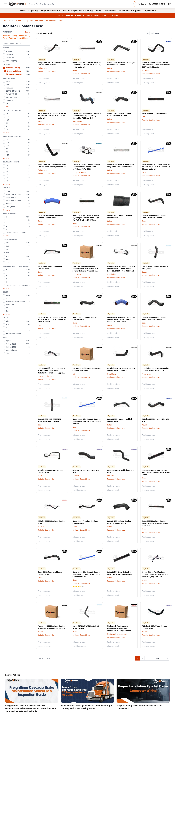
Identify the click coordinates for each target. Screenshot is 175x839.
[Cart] (169, 4)
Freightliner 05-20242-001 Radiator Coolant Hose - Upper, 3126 (156, 369)
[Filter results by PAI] (97, 347)
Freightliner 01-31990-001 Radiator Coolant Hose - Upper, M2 (121, 369)
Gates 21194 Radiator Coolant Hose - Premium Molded (119, 114)
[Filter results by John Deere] (97, 245)
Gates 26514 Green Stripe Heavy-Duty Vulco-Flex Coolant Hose (120, 573)
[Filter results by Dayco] (167, 245)
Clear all (27, 32)
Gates (74, 70)
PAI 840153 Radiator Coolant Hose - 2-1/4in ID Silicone (86, 369)
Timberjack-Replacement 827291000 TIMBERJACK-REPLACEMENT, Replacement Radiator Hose (119, 629)
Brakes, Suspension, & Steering (78, 10)
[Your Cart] (169, 4)
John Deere (76, 274)
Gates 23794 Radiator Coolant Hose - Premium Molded (154, 216)
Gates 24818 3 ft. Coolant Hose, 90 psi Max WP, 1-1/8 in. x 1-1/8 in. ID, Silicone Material (156, 166)
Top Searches (150, 10)
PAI (73, 374)
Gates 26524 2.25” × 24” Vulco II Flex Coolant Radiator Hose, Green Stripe (156, 472)
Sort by (146, 33)
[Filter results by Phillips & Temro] (97, 143)
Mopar (144, 580)
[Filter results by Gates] (97, 41)
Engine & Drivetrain (50, 10)
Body (98, 10)
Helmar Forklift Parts (46, 376)
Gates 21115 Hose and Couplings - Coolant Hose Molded (121, 63)
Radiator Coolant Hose (46, 71)
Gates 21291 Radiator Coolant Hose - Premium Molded (119, 522)
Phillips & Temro (78, 172)
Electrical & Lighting (28, 10)
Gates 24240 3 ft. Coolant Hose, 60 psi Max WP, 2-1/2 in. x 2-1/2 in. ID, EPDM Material (52, 319)
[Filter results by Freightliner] (63, 41)
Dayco (144, 272)
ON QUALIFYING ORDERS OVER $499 (101, 15)
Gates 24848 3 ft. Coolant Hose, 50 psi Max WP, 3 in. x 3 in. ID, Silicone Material (86, 421)
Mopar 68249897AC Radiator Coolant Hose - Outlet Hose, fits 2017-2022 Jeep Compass (155, 574)
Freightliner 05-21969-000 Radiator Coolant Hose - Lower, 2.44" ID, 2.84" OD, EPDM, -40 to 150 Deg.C (121, 268)
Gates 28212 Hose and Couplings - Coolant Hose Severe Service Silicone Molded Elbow (121, 319)
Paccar (40, 632)
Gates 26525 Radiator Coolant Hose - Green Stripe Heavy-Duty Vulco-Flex (155, 523)
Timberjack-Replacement (117, 634)
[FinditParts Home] (17, 4)
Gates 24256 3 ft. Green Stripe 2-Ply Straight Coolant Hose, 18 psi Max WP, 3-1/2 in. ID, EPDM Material (85, 218)
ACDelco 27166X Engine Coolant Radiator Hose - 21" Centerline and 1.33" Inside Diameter (156, 64)
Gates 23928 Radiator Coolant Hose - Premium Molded (154, 318)
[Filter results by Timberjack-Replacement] (132, 605)
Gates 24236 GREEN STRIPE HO (154, 113)
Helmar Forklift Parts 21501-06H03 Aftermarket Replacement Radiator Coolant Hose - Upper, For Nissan (52, 371)
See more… (6, 107)
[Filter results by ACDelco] (167, 41)
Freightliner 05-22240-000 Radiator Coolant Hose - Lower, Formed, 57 (52, 165)
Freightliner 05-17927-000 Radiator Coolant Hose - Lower (52, 63)
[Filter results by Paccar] (63, 605)
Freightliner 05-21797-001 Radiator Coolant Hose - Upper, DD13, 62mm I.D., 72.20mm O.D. (86, 115)
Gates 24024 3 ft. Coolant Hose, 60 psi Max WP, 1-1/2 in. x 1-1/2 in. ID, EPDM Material (86, 64)
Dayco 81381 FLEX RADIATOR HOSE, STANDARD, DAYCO (49, 420)
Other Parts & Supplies (130, 10)
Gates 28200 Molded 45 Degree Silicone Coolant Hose (50, 216)
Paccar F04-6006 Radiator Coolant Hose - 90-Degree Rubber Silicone (51, 627)
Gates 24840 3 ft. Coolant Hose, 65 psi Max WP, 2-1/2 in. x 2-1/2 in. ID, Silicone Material (86, 574)
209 (157, 658)
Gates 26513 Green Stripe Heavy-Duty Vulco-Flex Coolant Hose (120, 165)
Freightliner (42, 68)
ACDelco (145, 70)
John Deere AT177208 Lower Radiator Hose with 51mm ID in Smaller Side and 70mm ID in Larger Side (85, 269)
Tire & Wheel (110, 10)
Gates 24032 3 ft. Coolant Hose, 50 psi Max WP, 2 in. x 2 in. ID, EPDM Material (52, 115)
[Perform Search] (132, 4)
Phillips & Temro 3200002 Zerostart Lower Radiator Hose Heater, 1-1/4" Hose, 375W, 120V (86, 166)
